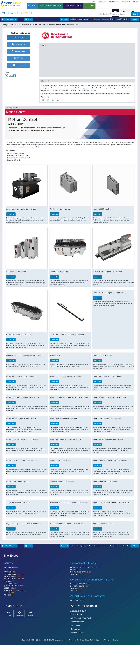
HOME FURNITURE (79, 586)
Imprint (115, 640)
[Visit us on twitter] (58, 100)
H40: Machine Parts (52, 25)
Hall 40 (29, 19)
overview (19, 37)
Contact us (75, 629)
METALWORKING (12, 576)
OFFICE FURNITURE (79, 584)
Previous (64, 19)
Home (92, 1)
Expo (9, 615)
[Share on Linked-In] (12, 76)
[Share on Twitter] (6, 76)
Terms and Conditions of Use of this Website (84, 640)
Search (135, 14)
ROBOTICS (10, 588)
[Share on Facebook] (10, 76)
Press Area (75, 625)
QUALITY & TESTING (13, 586)
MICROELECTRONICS (14, 579)
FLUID (8, 570)
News (30, 615)
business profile (19, 44)
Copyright (25, 640)
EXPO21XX (17, 25)
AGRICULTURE (77, 600)
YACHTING (76, 588)
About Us (125, 1)
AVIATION (75, 591)
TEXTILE (9, 593)
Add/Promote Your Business (82, 618)
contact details (19, 51)
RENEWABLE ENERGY (80, 572)
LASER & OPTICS (12, 583)
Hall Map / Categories (9, 19)
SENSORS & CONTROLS (14, 590)
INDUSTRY (32, 6)
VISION (8, 595)
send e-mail (19, 65)
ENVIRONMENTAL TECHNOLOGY (84, 567)
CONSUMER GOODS (73, 6)
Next (135, 19)
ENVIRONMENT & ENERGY (50, 6)
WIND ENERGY (77, 574)
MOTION (9, 581)
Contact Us (102, 1)
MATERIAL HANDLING (14, 574)
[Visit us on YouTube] (43, 100)
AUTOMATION (11, 567)
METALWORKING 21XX (32, 25)
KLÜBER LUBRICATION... (120, 19)
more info (11, 214)
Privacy (135, 1)
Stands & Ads (76, 614)
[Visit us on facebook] (48, 100)
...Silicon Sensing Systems (79, 19)
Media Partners (77, 622)
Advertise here (114, 1)
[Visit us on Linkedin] (53, 100)
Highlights (20, 615)
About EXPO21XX (78, 611)
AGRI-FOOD (89, 6)
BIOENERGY (76, 570)
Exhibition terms (77, 633)
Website (19, 58)
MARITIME (9, 572)
